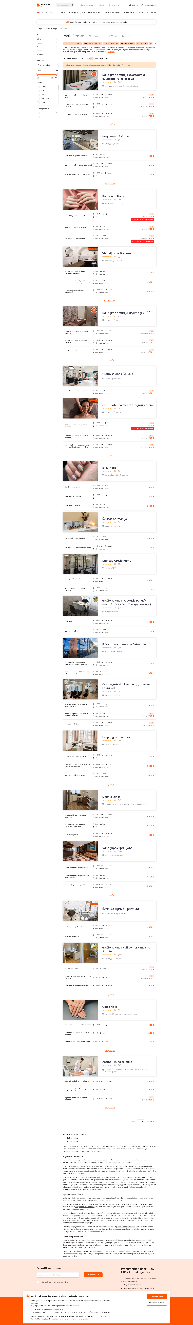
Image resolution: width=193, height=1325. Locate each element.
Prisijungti (135, 5)
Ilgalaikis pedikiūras (70, 1198)
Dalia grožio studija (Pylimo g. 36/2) (126, 313)
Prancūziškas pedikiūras (92, 43)
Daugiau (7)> (110, 124)
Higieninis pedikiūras (111, 43)
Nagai (55, 29)
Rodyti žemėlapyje (101, 58)
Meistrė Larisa (111, 797)
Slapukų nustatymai (156, 1303)
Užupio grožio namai (116, 737)
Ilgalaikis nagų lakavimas (73, 43)
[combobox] (73, 58)
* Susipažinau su (54, 1282)
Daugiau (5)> (110, 784)
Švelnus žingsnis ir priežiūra (120, 909)
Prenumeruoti (93, 1275)
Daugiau (111, 52)
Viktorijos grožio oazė (116, 253)
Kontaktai (101, 5)
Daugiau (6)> (110, 895)
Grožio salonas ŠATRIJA (117, 374)
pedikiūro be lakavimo (89, 1166)
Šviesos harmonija (114, 519)
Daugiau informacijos (122, 65)
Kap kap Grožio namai (117, 561)
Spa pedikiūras (142, 43)
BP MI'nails (109, 468)
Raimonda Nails (113, 196)
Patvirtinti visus (157, 1297)
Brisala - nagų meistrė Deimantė (124, 644)
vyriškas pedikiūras (112, 1177)
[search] (72, 5)
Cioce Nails (109, 1007)
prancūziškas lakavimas (125, 1227)
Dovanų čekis (114, 5)
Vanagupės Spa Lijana (117, 848)
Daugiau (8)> (110, 360)
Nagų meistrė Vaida (115, 136)
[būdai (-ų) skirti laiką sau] (43, 5)
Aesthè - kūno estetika (117, 1062)
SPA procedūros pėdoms (84, 1207)
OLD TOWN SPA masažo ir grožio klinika (128, 405)
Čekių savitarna (87, 5)
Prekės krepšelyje (150, 5)
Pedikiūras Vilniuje (71, 1138)
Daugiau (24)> (109, 301)
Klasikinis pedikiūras (128, 43)
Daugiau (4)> (110, 184)
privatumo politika (61, 1282)
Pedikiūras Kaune (71, 1141)
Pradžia (47, 29)
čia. (86, 1319)
